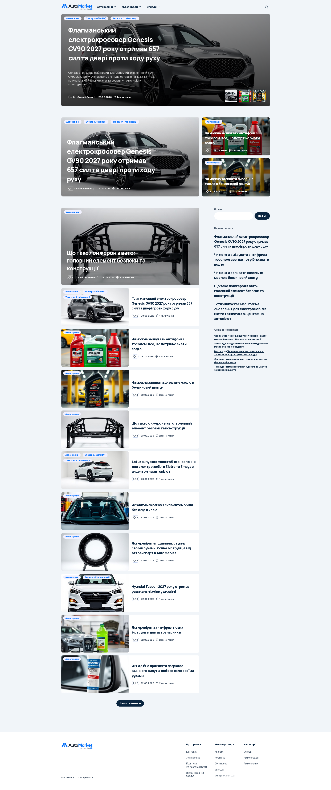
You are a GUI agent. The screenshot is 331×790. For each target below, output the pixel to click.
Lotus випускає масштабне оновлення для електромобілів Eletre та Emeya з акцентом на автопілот (240, 311)
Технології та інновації (125, 121)
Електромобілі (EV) (96, 121)
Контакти (66, 777)
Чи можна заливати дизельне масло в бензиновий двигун (238, 275)
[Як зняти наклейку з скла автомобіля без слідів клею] (95, 511)
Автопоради (73, 18)
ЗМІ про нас (84, 777)
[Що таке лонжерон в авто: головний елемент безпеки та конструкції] (130, 246)
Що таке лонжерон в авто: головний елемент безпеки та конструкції (239, 291)
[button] (266, 7)
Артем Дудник (222, 343)
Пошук (218, 209)
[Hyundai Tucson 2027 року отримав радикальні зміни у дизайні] (95, 593)
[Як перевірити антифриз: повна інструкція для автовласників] (95, 634)
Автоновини (73, 121)
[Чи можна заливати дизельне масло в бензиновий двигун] (236, 177)
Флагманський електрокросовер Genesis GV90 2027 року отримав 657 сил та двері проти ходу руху (241, 241)
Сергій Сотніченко (224, 335)
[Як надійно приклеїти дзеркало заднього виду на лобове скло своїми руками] (95, 674)
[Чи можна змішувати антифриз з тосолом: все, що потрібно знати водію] (165, 60)
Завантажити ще (130, 703)
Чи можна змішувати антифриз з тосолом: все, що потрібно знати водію (241, 259)
